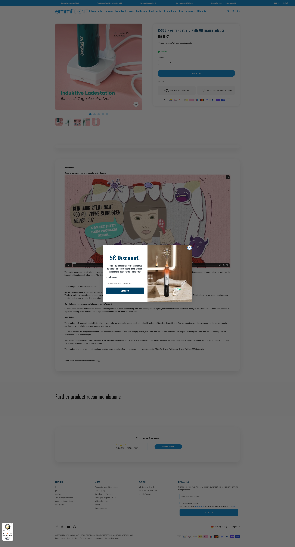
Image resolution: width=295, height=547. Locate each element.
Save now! (125, 290)
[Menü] (11, 524)
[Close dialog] (189, 248)
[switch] (7, 538)
